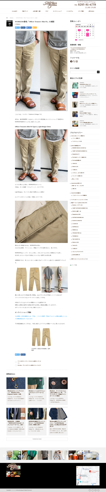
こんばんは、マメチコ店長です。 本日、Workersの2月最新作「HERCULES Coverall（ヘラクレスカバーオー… (16, 429)
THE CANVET (75, 239)
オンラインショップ (57, 11)
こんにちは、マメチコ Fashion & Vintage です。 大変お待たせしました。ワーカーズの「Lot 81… (36, 429)
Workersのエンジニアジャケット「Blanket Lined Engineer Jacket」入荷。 (16, 392)
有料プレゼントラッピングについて (78, 259)
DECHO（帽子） (76, 211)
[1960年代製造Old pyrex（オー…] (91, 455)
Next (101, 455)
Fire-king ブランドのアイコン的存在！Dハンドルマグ (29, 365)
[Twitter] (92, 490)
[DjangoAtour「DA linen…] (29, 455)
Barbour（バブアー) (76, 205)
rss (90, 490)
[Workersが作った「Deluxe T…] (14, 455)
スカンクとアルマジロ (77, 251)
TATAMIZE (74, 236)
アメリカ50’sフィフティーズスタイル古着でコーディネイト (29, 362)
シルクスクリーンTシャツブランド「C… (88, 94)
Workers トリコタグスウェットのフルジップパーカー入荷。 (37, 392)
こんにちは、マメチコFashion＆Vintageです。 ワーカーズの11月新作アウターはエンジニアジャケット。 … (16, 398)
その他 (73, 169)
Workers (18, 24)
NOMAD (74, 229)
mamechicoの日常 (75, 183)
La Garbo (74, 223)
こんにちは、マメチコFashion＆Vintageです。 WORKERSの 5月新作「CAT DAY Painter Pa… (57, 400)
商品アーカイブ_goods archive (78, 202)
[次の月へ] (93, 25)
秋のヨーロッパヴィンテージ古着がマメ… (88, 103)
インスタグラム (70, 11)
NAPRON (74, 226)
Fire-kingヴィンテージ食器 (78, 157)
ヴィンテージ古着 (76, 175)
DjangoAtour (75, 154)
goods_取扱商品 (74, 145)
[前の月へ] (87, 25)
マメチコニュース (76, 141)
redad (73, 163)
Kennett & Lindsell (76, 220)
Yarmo (73, 245)
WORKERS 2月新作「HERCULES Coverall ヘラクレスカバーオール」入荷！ (16, 423)
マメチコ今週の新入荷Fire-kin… (86, 122)
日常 (73, 188)
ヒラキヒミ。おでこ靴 (77, 172)
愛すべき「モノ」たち (77, 185)
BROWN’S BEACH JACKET (78, 148)
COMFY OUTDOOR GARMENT (79, 151)
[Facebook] (95, 490)
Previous (4, 455)
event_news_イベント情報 (77, 135)
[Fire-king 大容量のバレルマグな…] (60, 455)
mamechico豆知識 (75, 193)
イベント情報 (75, 138)
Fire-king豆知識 (75, 160)
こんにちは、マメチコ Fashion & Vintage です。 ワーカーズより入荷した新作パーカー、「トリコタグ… (37, 398)
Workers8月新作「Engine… (86, 113)
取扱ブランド (25, 11)
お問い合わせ (91, 11)
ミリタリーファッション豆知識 (78, 195)
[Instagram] (98, 490)
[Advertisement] (85, 280)
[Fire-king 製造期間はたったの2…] (76, 455)
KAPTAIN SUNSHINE (77, 217)
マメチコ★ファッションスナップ (78, 199)
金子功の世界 (75, 254)
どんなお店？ (14, 11)
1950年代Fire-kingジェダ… (85, 84)
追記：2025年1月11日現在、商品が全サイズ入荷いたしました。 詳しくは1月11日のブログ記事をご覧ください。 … (58, 430)
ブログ (46, 11)
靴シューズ (74, 179)
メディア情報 (81, 11)
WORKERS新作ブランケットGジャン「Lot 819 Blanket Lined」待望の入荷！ (37, 423)
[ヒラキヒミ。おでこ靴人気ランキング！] (45, 455)
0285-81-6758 (73, 50)
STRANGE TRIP (75, 233)
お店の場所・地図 (36, 11)
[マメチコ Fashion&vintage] (69, 8)
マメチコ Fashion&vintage (17, 490)
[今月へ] (90, 25)
